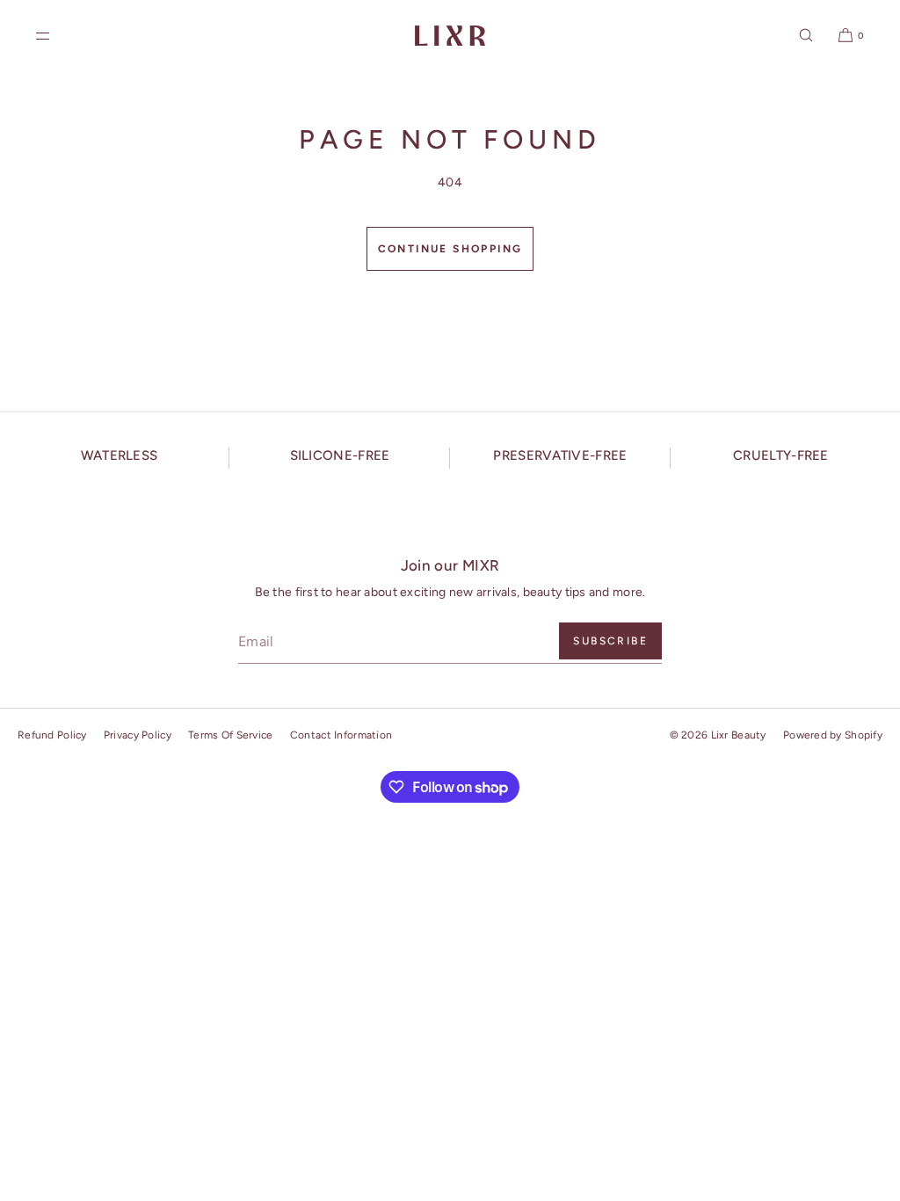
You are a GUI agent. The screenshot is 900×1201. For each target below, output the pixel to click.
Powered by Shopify (832, 735)
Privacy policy (137, 735)
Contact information (341, 735)
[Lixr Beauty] (450, 35)
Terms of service (230, 735)
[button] (806, 35)
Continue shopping (450, 249)
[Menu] (57, 35)
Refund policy (52, 735)
